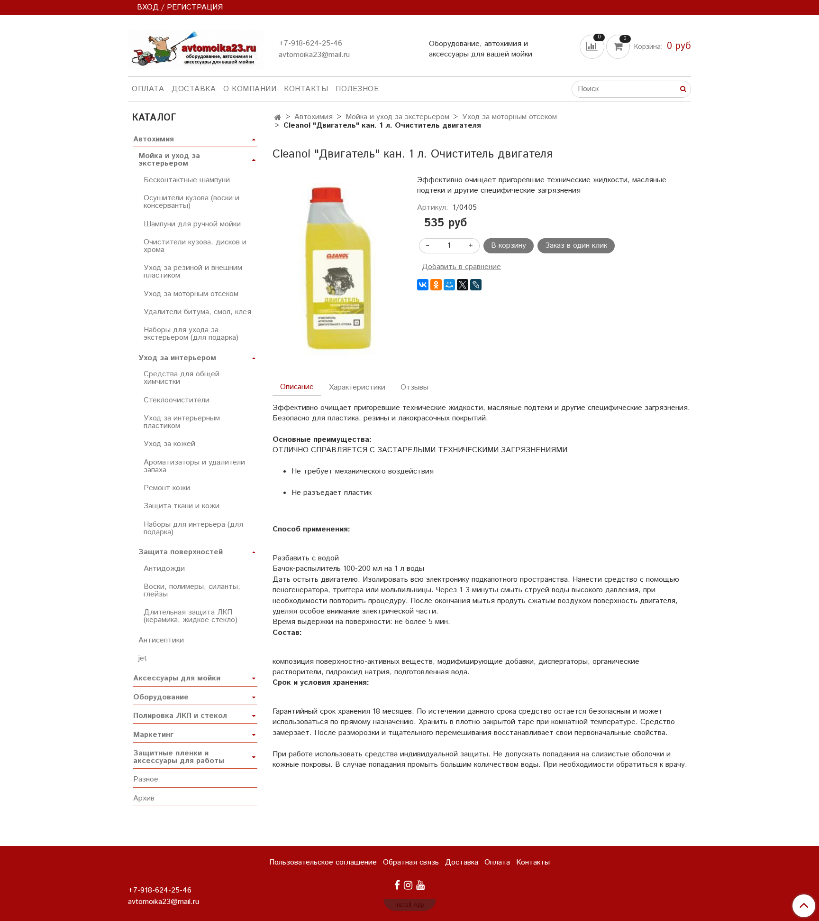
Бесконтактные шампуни (187, 180)
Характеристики (357, 387)
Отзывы (414, 387)
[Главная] (278, 117)
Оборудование (161, 697)
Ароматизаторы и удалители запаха (194, 466)
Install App (410, 905)
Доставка (194, 89)
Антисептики (161, 640)
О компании (249, 89)
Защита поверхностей (180, 552)
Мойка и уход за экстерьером (397, 117)
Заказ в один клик (576, 245)
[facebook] (397, 885)
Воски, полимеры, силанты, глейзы (192, 590)
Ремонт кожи (167, 488)
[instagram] (408, 885)
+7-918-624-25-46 (310, 43)
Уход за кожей (169, 443)
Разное (145, 779)
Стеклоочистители (176, 400)
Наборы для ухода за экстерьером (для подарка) (191, 334)
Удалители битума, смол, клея (197, 312)
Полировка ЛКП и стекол (180, 715)
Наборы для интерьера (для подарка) (193, 528)
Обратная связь (411, 862)
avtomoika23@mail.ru (314, 54)
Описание (297, 386)
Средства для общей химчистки (181, 378)
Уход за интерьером (177, 358)
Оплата (148, 89)
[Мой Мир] (449, 284)
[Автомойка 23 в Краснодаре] (196, 47)
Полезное (357, 89)
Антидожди (164, 568)
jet (142, 658)
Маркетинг (153, 734)
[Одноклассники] (436, 284)
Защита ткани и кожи (181, 506)
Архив (144, 798)
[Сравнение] (593, 46)
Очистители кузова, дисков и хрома (195, 246)
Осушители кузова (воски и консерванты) (191, 202)
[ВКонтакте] (422, 284)
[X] (462, 284)
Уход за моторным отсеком (509, 117)
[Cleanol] (337, 269)
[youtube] (420, 885)
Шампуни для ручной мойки (192, 224)
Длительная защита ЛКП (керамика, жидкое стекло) (190, 616)
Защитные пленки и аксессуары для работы (178, 757)
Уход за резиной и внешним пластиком (193, 271)
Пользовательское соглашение (323, 862)
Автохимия (313, 117)
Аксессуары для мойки (176, 678)
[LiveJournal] (476, 284)
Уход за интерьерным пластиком (182, 422)
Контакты (306, 89)
